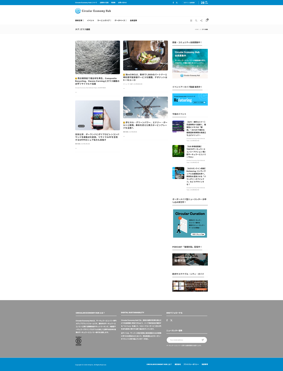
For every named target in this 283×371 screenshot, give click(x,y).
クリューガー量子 (128, 84)
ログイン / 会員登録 (189, 2)
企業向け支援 (104, 2)
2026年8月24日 (194, 140)
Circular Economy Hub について (86, 2)
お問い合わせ (122, 2)
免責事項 (205, 364)
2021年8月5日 (133, 132)
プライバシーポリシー (191, 364)
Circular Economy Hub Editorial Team (86, 88)
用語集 (113, 2)
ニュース (81, 70)
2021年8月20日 (137, 84)
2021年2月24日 (85, 144)
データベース (120, 20)
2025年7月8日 (102, 88)
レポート (129, 66)
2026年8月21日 (194, 162)
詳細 (145, 339)
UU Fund (127, 326)
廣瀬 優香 (125, 132)
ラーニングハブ (103, 20)
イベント (90, 20)
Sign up (202, 340)
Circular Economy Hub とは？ (159, 364)
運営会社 (178, 364)
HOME (197, 29)
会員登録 (133, 20)
